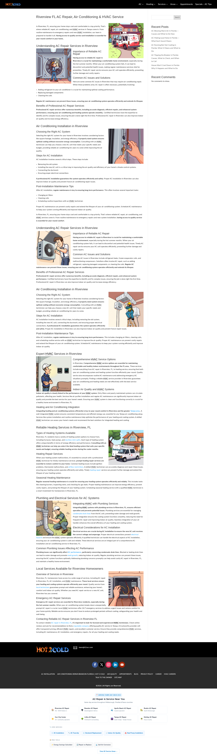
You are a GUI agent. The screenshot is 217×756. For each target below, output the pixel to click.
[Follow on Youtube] (122, 665)
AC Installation (48, 674)
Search (177, 17)
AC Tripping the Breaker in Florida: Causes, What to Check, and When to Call (165, 58)
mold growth (73, 555)
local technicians (42, 587)
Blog (136, 674)
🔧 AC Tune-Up (73, 733)
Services (162, 4)
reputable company (81, 626)
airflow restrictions (75, 467)
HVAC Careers (170, 674)
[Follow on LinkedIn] (115, 665)
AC (140, 4)
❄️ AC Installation (57, 733)
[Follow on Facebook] (95, 665)
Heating (149, 4)
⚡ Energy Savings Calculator (61, 745)
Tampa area (135, 411)
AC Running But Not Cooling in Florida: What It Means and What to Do (165, 48)
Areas (173, 4)
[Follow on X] (102, 665)
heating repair (95, 470)
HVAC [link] (75, 29)
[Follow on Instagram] (108, 665)
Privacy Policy (147, 674)
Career (159, 674)
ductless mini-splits (72, 440)
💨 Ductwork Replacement (92, 733)
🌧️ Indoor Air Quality (113, 733)
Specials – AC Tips (203, 4)
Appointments (186, 4)
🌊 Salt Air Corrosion (103, 745)
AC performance (74, 552)
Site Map (117, 677)
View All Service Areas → (108, 751)
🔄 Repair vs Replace (84, 745)
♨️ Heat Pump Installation (134, 733)
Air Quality (112, 674)
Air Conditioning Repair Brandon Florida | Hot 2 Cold (81, 674)
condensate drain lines (82, 514)
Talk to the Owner (104, 677)
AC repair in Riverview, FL (61, 623)
